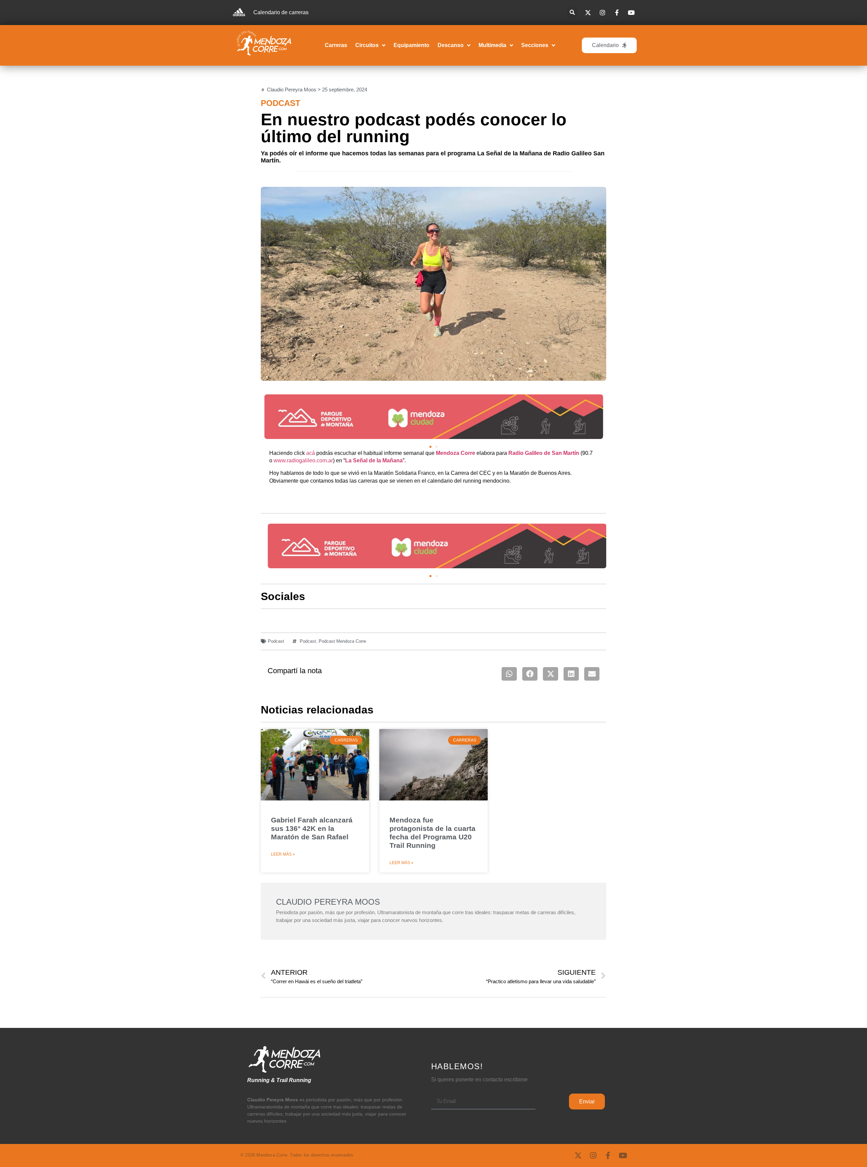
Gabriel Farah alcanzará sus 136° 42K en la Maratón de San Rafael (312, 828)
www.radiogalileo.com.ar (303, 460)
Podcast (280, 103)
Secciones (534, 45)
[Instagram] (593, 1155)
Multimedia (492, 45)
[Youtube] (623, 1155)
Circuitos (367, 45)
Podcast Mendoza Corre (342, 641)
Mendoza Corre (455, 453)
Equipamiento (411, 45)
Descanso (451, 45)
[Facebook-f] (608, 1155)
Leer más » (283, 854)
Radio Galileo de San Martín (543, 453)
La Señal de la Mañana (374, 460)
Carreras (336, 45)
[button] (572, 12)
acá (310, 453)
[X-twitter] (578, 1155)
